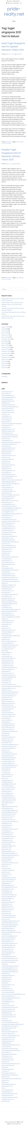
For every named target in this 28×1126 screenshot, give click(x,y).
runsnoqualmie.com (7, 949)
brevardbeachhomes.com (9, 519)
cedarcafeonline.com (7, 408)
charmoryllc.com (6, 681)
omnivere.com (6, 414)
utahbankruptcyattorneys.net (10, 542)
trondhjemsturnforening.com (10, 1026)
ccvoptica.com (5, 973)
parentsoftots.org (7, 893)
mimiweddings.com (7, 1092)
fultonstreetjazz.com (8, 487)
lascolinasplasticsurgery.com (10, 960)
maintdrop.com (6, 461)
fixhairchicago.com (7, 859)
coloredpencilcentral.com (9, 532)
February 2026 (6, 335)
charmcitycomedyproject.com (10, 744)
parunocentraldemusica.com (10, 1022)
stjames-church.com (7, 739)
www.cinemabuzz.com (8, 985)
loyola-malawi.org (7, 652)
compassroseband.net (8, 870)
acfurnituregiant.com (8, 410)
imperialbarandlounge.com (9, 536)
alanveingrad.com (7, 791)
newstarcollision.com (8, 590)
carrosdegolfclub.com (8, 512)
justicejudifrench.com (8, 756)
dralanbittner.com (7, 560)
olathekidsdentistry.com (8, 575)
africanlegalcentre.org (8, 726)
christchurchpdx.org (7, 712)
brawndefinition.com (7, 705)
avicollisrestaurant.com (8, 842)
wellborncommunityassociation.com (12, 480)
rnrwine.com (5, 1071)
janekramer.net (6, 769)
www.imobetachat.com (8, 902)
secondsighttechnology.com (10, 594)
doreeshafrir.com (7, 742)
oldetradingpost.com (8, 498)
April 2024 (4, 367)
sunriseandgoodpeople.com (10, 810)
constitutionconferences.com (10, 863)
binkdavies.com (6, 711)
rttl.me (3, 1088)
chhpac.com (5, 1082)
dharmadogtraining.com (9, 1084)
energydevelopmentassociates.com (12, 514)
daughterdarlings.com (8, 401)
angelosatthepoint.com (8, 851)
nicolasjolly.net (6, 722)
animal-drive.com (6, 874)
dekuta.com (5, 983)
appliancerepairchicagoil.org (10, 437)
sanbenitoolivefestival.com (9, 667)
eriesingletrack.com (7, 568)
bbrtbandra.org (6, 453)
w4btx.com (5, 583)
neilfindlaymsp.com (7, 840)
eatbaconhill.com (6, 422)
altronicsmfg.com (7, 420)
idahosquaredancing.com (9, 547)
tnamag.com (5, 876)
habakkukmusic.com (7, 910)
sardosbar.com (6, 553)
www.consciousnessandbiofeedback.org (13, 994)
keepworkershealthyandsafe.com (11, 442)
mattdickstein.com (7, 904)
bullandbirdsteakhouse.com (10, 958)
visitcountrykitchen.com (8, 788)
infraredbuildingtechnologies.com (11, 508)
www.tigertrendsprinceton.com (11, 921)
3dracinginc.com (6, 682)
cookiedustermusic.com (8, 819)
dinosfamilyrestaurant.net (9, 506)
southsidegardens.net (8, 1002)
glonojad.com (5, 735)
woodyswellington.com (8, 1011)
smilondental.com (7, 589)
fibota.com (5, 1018)
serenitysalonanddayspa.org (10, 407)
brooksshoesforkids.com (9, 878)
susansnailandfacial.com (9, 917)
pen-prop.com (6, 919)
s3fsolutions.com (6, 517)
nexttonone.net (6, 911)
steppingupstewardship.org (10, 971)
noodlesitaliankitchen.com (9, 444)
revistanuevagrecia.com (8, 737)
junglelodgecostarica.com (9, 784)
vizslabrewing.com (7, 559)
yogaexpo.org (6, 639)
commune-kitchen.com (8, 716)
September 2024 (6, 357)
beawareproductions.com (9, 746)
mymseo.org (5, 1080)
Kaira (15, 1122)
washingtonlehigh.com (8, 975)
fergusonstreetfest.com (8, 1037)
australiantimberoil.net (8, 504)
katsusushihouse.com (8, 727)
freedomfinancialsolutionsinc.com (11, 932)
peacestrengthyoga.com (9, 930)
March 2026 (5, 333)
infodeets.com (6, 403)
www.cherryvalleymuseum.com (10, 495)
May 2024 (4, 365)
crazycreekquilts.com (8, 709)
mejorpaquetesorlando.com (10, 579)
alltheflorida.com (6, 1043)
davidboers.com (6, 900)
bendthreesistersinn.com (9, 814)
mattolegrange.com (7, 782)
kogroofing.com (6, 467)
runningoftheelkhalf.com (9, 926)
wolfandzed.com (6, 981)
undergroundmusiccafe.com (10, 1097)
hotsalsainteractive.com (8, 405)
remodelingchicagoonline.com (10, 966)
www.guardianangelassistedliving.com (13, 1024)
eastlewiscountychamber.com (10, 692)
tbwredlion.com (6, 1030)
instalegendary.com (7, 440)
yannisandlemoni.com (8, 562)
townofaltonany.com (8, 803)
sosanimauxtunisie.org (8, 465)
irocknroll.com (6, 544)
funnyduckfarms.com (8, 1060)
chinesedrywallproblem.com (10, 812)
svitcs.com (4, 866)
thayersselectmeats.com (9, 880)
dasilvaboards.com (7, 697)
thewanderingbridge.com (9, 758)
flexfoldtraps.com (7, 934)
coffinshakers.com (7, 752)
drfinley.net (5, 1067)
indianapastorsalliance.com (9, 853)
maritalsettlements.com (8, 797)
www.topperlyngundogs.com (10, 925)
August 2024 (5, 359)
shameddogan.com (7, 891)
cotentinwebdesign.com (8, 497)
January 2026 (5, 337)
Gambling (8, 141)
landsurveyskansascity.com (9, 943)
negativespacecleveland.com (10, 806)
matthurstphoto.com (8, 1041)
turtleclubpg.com (6, 831)
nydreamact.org (6, 446)
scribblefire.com (6, 637)
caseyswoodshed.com (8, 857)
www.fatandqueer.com (8, 940)
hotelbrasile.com (6, 485)
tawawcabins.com (7, 549)
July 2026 (4, 329)
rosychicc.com (5, 654)
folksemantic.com (7, 551)
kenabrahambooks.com (8, 714)
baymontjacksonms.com (9, 801)
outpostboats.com (7, 656)
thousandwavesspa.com (8, 836)
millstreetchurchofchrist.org (10, 1048)
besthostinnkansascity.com (9, 1093)
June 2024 (4, 363)
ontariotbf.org (6, 438)
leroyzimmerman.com (8, 1065)
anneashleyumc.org (7, 941)
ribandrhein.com (6, 624)
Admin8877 (19, 54)
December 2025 (6, 339)
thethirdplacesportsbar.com (10, 1007)
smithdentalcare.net (7, 1095)
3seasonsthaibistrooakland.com (11, 636)
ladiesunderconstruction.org (10, 500)
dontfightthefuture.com (8, 529)
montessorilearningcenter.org (10, 1035)
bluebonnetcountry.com (9, 455)
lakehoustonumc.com (8, 908)
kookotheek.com (6, 472)
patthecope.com (6, 864)
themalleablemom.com (8, 759)
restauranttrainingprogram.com (11, 609)
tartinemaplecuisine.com (9, 767)
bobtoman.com (6, 463)
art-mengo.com (6, 773)
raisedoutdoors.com (7, 538)
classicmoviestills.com (8, 669)
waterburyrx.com (6, 848)
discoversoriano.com (8, 673)
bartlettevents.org (7, 489)
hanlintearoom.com (7, 1058)
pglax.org (4, 804)
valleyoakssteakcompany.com (10, 855)
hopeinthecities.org (7, 660)
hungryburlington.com (8, 763)
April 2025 (4, 343)
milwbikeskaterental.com (9, 799)
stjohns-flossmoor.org (8, 816)
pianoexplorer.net (7, 1000)
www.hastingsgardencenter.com (11, 998)
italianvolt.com (6, 555)
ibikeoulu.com (6, 750)
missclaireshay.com (7, 392)
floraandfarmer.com (7, 515)
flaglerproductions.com (8, 703)
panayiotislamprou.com (8, 474)
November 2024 (6, 353)
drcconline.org (6, 844)
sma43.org (5, 964)
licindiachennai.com (7, 399)
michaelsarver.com (7, 596)
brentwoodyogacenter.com (9, 968)
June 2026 (4, 331)
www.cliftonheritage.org (9, 962)
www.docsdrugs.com (7, 951)
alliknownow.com (7, 690)
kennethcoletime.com (8, 761)
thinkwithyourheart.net (8, 540)
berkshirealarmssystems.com (10, 557)
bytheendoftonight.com (8, 658)
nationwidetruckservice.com (10, 829)
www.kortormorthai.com (9, 938)
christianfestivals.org (8, 786)
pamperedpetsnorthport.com (10, 570)
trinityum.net (5, 1003)
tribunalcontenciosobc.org (9, 694)
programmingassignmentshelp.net (12, 423)
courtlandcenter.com (8, 838)
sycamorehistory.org (8, 990)
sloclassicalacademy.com (9, 696)
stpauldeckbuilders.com (8, 945)
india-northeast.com (7, 525)
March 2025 (5, 345)
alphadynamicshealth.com (9, 1054)
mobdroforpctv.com (7, 664)
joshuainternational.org (8, 915)
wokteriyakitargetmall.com (9, 602)
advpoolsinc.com (6, 849)
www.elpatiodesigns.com (9, 1015)
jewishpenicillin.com (7, 613)
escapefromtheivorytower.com (10, 521)
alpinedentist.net (6, 468)
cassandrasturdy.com (8, 666)
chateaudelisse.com (7, 478)
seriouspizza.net (6, 868)
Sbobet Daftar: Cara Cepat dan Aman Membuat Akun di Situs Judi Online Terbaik (12, 304)
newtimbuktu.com (7, 418)
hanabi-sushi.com (7, 979)
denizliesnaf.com (6, 861)
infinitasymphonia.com (8, 724)
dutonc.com (5, 778)
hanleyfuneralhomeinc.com (9, 577)
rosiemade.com (6, 572)
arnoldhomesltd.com (7, 530)
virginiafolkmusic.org (8, 620)
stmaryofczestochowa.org (9, 754)
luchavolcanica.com (7, 825)
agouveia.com (6, 1077)
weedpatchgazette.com (8, 564)
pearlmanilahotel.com (8, 459)
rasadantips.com (6, 416)
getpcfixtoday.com (7, 452)
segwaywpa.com (6, 883)
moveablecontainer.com (8, 491)
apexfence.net (6, 1101)
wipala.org (5, 651)
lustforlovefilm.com (7, 720)
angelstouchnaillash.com (9, 585)
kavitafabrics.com (7, 823)
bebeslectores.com (7, 502)
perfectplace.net (6, 634)
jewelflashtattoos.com (8, 450)
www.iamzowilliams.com (8, 996)
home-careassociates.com (9, 641)
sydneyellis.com (6, 605)
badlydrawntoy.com (7, 906)
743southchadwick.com (8, 523)
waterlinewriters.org (7, 889)
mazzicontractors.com (8, 1005)
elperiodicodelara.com (8, 395)
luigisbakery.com (6, 977)
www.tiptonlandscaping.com (10, 970)
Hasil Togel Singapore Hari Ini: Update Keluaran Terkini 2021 (13, 46)
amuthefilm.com (6, 718)
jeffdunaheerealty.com (8, 928)
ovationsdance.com (7, 622)
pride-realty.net (14, 11)
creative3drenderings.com (9, 895)
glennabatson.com (7, 699)
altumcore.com (6, 872)
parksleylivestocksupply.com (10, 645)
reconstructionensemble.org (10, 821)
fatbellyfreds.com (7, 1013)
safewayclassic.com (7, 433)
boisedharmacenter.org (8, 647)
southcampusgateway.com (9, 476)
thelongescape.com (7, 780)
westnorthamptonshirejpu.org (10, 483)
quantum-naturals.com (8, 1033)
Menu (14, 21)
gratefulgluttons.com (8, 662)
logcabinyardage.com (8, 898)
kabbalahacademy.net (8, 587)
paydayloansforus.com (8, 429)
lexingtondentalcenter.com (9, 604)
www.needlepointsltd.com (9, 956)
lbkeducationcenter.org (8, 630)
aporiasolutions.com (7, 881)
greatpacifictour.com (8, 833)
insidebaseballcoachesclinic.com (11, 1045)
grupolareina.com (7, 493)
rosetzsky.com (6, 733)
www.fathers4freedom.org (9, 923)
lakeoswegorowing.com (8, 1073)
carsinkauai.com (6, 1047)
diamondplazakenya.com (9, 1028)
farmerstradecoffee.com (9, 896)
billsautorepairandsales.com (10, 1032)
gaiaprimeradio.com (7, 774)
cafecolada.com (6, 671)
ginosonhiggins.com (7, 793)
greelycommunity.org (8, 729)
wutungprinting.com (7, 795)
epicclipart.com (6, 457)
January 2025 (5, 349)
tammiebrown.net (7, 776)
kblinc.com (5, 566)
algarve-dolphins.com (8, 789)
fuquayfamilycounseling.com (10, 1075)
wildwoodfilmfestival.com (9, 482)
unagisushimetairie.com (8, 448)
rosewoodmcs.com (7, 988)
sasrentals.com (6, 592)
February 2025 (6, 347)
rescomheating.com (7, 1090)
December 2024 (6, 351)
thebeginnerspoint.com (8, 675)
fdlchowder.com (6, 955)
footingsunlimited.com (8, 947)
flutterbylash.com (7, 1056)
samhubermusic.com (8, 1099)
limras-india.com (6, 393)
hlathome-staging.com (8, 600)
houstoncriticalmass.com (9, 684)
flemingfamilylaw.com (8, 1069)
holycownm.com (6, 827)
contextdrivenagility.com (9, 748)
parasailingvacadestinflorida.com (11, 1050)
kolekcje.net (5, 626)
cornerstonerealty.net (8, 992)
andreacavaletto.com (8, 643)
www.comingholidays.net (9, 677)
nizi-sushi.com (6, 771)
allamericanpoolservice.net (9, 611)
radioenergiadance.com (8, 470)
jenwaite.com (5, 1062)
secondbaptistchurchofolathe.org (11, 1078)
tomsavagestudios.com (8, 615)
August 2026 (5, 327)
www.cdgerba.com (7, 1020)
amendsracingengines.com (9, 936)
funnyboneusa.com (7, 818)
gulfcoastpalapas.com (8, 885)
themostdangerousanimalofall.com (12, 686)
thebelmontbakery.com (8, 431)
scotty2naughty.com (7, 741)
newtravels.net (6, 427)
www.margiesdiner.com (8, 953)
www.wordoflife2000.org (9, 545)
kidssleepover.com (7, 425)
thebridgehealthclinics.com (9, 887)
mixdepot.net (5, 986)
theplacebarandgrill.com (9, 846)
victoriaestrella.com (7, 834)
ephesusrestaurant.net (8, 1009)
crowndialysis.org (7, 607)
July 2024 (4, 361)
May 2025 (4, 341)
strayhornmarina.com (8, 701)
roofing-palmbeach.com (8, 527)
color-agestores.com (8, 649)
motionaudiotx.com (7, 1086)
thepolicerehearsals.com (9, 688)
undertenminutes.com (8, 412)
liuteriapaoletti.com (7, 808)
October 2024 (5, 355)
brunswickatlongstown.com (10, 765)
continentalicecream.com (9, 707)
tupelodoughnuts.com (8, 574)
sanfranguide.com (7, 679)
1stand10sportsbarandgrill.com (11, 581)
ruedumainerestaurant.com (10, 731)
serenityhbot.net (6, 913)
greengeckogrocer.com (8, 598)
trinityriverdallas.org (7, 632)
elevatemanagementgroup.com (11, 1063)
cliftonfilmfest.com (7, 534)
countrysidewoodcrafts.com (10, 435)
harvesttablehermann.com (9, 510)
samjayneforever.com (8, 1039)
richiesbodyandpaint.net (9, 397)
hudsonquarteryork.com (9, 1017)
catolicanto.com (6, 628)
